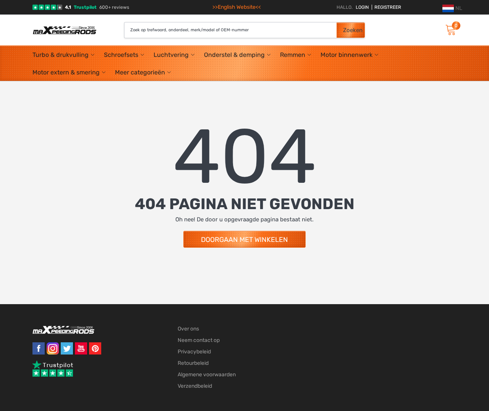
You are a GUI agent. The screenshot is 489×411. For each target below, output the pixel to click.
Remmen (292, 54)
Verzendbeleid (195, 386)
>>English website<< (236, 7)
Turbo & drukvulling (60, 54)
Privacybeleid (194, 351)
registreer (386, 7)
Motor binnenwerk (346, 54)
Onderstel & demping (234, 54)
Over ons (188, 329)
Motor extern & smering (66, 72)
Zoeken (353, 30)
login (362, 7)
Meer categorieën (140, 72)
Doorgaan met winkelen (244, 239)
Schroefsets (121, 54)
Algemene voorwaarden (207, 374)
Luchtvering (171, 54)
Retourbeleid (193, 363)
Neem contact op (199, 340)
